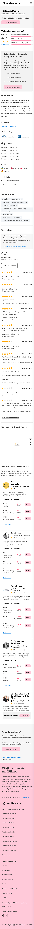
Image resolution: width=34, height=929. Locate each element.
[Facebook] (3, 915)
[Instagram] (7, 915)
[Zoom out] (30, 442)
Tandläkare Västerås (8, 832)
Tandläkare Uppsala (8, 827)
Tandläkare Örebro (8, 836)
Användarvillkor (7, 875)
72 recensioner (5, 44)
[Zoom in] (30, 440)
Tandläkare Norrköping (9, 841)
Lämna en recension (9, 265)
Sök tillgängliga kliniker (10, 22)
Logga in (4, 898)
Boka (28, 505)
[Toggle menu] (30, 3)
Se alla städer (6, 855)
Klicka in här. (26, 797)
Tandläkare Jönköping (9, 850)
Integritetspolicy (7, 879)
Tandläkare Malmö (8, 823)
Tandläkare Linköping (9, 846)
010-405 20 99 (6, 906)
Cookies (4, 884)
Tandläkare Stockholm (8, 126)
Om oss (4, 865)
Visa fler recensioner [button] (10, 418)
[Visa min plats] (30, 444)
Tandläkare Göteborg (9, 818)
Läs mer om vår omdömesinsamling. (14, 246)
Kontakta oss (6, 870)
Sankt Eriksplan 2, (13, 14)
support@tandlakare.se (9, 911)
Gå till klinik (24, 715)
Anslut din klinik (11, 749)
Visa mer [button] (4, 117)
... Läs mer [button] (5, 379)
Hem (3, 757)
